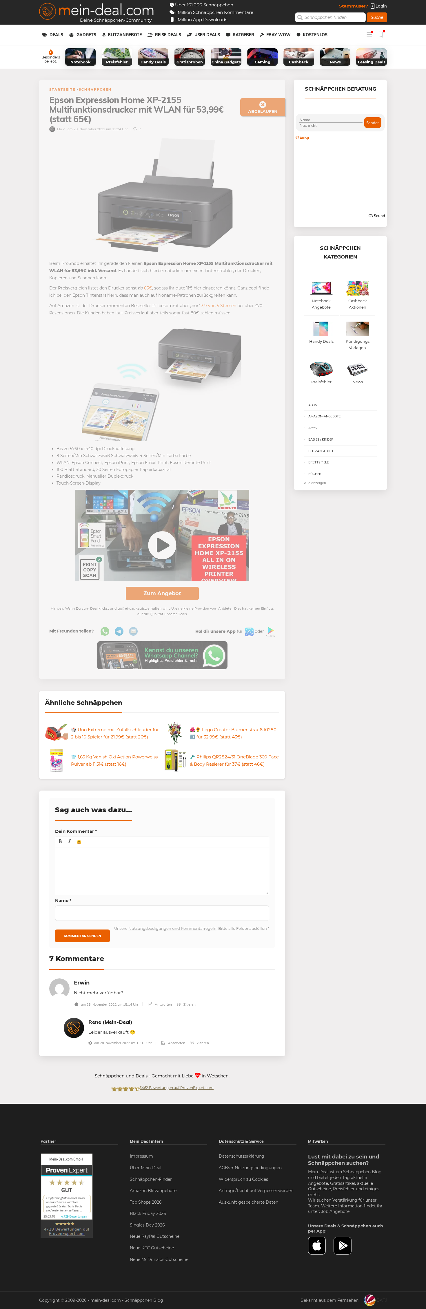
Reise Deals (168, 34)
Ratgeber (243, 34)
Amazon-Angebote (324, 416)
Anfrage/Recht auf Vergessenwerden (256, 1190)
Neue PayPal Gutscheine (154, 1236)
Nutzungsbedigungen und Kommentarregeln (172, 928)
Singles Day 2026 (147, 1225)
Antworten (163, 1004)
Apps (312, 428)
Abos (312, 405)
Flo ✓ (61, 129)
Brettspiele (318, 462)
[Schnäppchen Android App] (270, 631)
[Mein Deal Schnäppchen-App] (346, 1246)
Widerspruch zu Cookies (243, 1179)
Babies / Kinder (321, 439)
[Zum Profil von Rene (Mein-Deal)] (74, 1027)
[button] (60, 841)
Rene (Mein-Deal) (110, 1022)
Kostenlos (315, 34)
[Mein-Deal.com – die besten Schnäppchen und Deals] (96, 12)
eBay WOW (278, 34)
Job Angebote (335, 1211)
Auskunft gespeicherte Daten (248, 1202)
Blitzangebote (125, 34)
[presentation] (60, 842)
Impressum (141, 1156)
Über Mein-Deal (145, 1167)
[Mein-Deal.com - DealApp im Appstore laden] (321, 1246)
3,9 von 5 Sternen (218, 305)
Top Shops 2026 (146, 1202)
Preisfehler (344, 1188)
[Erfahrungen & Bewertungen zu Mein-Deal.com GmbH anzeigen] (67, 1195)
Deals (56, 34)
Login (380, 6)
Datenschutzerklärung (241, 1156)
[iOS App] (249, 631)
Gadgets (86, 34)
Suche (377, 17)
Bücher (314, 474)
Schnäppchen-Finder (151, 1179)
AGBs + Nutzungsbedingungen (250, 1167)
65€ (148, 288)
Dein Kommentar (76, 831)
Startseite (62, 89)
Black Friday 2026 (148, 1213)
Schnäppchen (95, 89)
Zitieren (189, 1004)
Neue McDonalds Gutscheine (159, 1259)
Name (63, 900)
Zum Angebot (162, 593)
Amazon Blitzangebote (153, 1190)
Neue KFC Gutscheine (152, 1248)
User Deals (207, 34)
